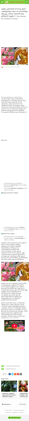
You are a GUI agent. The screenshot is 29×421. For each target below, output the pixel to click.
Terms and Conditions (18, 410)
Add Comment (22, 404)
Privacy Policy (8, 410)
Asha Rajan (7, 67)
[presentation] (25, 390)
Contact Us (8, 412)
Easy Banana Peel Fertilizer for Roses (13, 366)
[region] (14, 81)
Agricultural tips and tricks (11, 369)
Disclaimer (15, 412)
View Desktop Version (15, 417)
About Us (21, 412)
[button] (2, 2)
